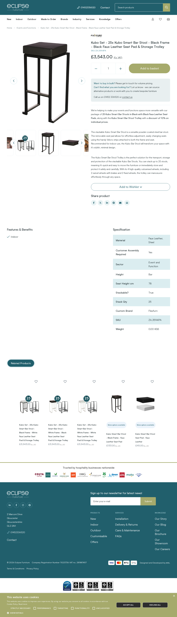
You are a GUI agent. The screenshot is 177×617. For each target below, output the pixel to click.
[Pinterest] (113, 203)
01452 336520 (111, 97)
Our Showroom (161, 541)
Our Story (161, 518)
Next (81, 80)
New (93, 518)
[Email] (120, 203)
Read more (23, 604)
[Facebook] (94, 203)
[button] (59, 613)
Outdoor (95, 530)
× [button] (174, 596)
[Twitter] (100, 203)
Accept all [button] (128, 605)
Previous (13, 80)
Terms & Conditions (15, 568)
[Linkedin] (107, 203)
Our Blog (160, 524)
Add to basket (149, 68)
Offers (94, 542)
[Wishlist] (160, 19)
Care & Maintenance (127, 530)
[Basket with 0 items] (167, 19)
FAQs (118, 536)
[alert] (88, 605)
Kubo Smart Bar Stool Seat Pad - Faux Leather (145, 438)
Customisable (98, 536)
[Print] (127, 203)
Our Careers (162, 549)
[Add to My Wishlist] (36, 381)
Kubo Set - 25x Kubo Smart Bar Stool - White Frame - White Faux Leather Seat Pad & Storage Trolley (87, 432)
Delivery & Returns (126, 524)
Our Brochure (160, 532)
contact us (127, 97)
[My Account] (153, 19)
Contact (105, 7)
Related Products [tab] (21, 363)
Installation (121, 518)
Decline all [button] (155, 605)
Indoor (94, 524)
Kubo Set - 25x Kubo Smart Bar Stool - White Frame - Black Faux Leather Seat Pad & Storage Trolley (58, 432)
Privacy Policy (33, 568)
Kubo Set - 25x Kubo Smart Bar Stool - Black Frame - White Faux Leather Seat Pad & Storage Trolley (29, 432)
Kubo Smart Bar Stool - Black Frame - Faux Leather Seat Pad (116, 438)
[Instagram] (23, 505)
